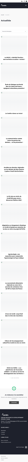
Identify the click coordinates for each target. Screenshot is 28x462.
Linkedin (3, 432)
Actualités (7, 14)
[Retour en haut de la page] (26, 447)
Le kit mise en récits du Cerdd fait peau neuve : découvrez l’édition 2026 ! (14, 198)
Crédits (2, 460)
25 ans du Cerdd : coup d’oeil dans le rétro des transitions (14, 315)
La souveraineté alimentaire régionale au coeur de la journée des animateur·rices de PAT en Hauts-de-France (14, 286)
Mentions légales (4, 458)
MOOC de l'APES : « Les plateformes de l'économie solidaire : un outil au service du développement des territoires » (14, 370)
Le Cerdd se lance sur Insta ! (14, 113)
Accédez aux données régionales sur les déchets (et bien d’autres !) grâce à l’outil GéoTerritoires (14, 169)
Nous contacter (4, 440)
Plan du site (3, 456)
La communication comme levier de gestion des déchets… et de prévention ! (14, 140)
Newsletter (3, 430)
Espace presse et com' (6, 442)
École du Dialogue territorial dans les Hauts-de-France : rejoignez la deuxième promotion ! (14, 86)
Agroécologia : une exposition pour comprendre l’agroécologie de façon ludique (14, 256)
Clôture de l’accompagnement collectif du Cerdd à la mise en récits (14, 342)
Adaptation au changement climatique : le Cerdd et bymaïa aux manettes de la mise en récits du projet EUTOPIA (14, 227)
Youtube (3, 434)
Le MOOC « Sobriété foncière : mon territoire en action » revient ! (14, 58)
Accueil (2, 14)
